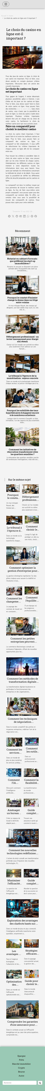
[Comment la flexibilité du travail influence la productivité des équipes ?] (31, 772)
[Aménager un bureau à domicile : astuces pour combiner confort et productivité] (13, 802)
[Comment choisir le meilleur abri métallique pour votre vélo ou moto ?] (32, 519)
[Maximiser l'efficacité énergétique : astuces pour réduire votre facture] (13, 873)
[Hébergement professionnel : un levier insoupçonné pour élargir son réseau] (22, 324)
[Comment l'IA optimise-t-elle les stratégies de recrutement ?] (13, 772)
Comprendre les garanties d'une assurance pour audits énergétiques (22, 1024)
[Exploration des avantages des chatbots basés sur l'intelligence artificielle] (22, 908)
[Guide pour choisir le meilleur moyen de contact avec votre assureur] (31, 973)
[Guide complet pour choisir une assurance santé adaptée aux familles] (31, 802)
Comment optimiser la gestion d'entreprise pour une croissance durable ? (22, 570)
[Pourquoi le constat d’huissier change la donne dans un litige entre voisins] (22, 285)
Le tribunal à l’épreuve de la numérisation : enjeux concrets (22, 377)
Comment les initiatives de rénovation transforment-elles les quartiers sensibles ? (22, 451)
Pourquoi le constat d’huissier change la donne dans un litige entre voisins (22, 300)
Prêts (21, 1060)
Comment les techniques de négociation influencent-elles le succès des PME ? (22, 723)
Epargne (21, 1056)
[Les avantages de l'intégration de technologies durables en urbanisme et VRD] (14, 943)
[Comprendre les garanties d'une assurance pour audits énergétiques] (22, 1009)
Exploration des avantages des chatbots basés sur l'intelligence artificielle (22, 923)
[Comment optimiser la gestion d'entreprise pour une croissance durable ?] (22, 555)
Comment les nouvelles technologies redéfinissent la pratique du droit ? (22, 853)
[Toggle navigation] (6, 4)
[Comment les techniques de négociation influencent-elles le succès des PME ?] (22, 706)
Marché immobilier (21, 1064)
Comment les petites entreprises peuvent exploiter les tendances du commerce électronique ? (22, 643)
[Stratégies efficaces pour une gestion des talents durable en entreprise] (31, 943)
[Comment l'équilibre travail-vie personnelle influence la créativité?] (32, 590)
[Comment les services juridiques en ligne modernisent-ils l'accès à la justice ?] (14, 742)
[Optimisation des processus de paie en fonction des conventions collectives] (14, 974)
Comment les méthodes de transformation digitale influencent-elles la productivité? (22, 683)
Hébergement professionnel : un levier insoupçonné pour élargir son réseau (22, 339)
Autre (11, 15)
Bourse (21, 1072)
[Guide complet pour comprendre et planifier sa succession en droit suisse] (31, 873)
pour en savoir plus (24, 109)
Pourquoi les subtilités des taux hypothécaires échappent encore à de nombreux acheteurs (22, 412)
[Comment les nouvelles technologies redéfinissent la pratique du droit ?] (22, 838)
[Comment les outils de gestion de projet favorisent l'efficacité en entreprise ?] (32, 741)
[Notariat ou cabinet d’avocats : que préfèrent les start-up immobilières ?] (22, 246)
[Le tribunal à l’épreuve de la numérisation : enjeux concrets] (22, 363)
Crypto (21, 1068)
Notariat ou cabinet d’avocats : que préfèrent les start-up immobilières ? (22, 261)
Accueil (3, 15)
